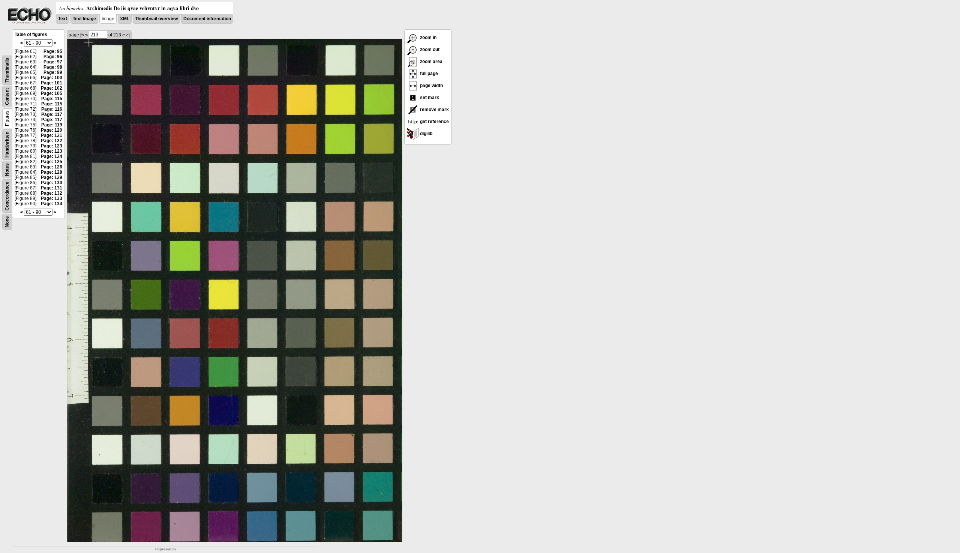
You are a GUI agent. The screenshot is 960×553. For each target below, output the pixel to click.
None (7, 221)
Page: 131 (51, 188)
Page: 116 (51, 109)
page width (431, 85)
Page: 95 (53, 51)
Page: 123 (51, 146)
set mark (429, 97)
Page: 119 (51, 125)
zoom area (430, 61)
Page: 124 (51, 156)
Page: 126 (51, 167)
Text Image (84, 18)
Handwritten (7, 145)
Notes (7, 169)
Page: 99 (53, 72)
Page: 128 (51, 172)
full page (428, 73)
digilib (425, 133)
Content (7, 96)
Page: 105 (51, 93)
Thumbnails (7, 70)
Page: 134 (51, 203)
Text (62, 18)
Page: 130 (51, 182)
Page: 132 (51, 193)
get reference (434, 121)
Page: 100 (51, 77)
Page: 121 (51, 135)
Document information (207, 18)
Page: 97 (53, 62)
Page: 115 (51, 98)
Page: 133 (51, 198)
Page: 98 (53, 67)
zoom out (429, 49)
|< (82, 35)
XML (124, 18)
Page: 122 (51, 140)
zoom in (427, 37)
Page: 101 (51, 83)
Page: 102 (51, 88)
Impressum (165, 549)
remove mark (434, 109)
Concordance (7, 196)
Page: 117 (51, 114)
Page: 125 (51, 161)
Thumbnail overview (156, 18)
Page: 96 (53, 56)
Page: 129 (51, 177)
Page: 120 (51, 130)
